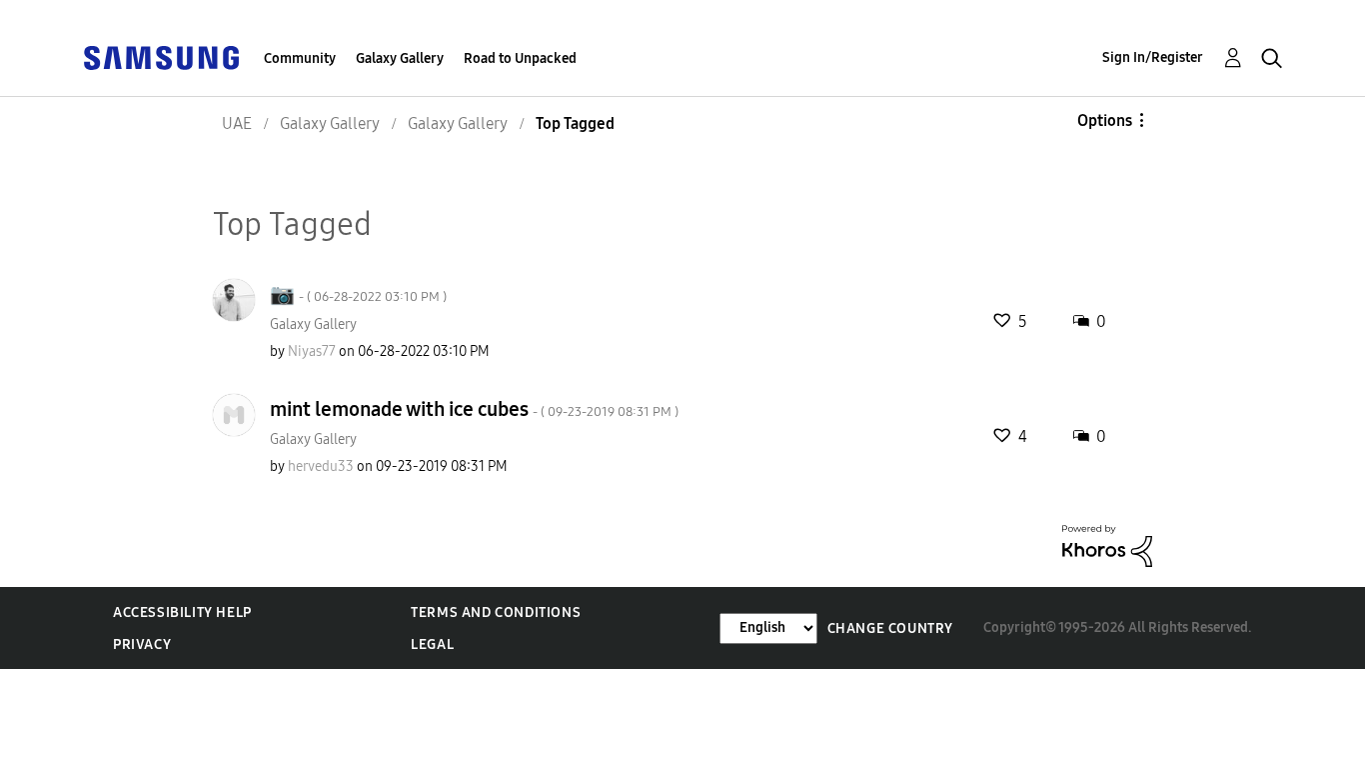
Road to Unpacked (520, 58)
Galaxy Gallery (400, 58)
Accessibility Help (182, 612)
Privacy (142, 644)
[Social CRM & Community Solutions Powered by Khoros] (1107, 544)
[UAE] (161, 56)
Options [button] (1104, 120)
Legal (432, 644)
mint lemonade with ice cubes (474, 409)
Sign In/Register (1152, 57)
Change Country (890, 628)
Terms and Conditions (496, 612)
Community (300, 58)
